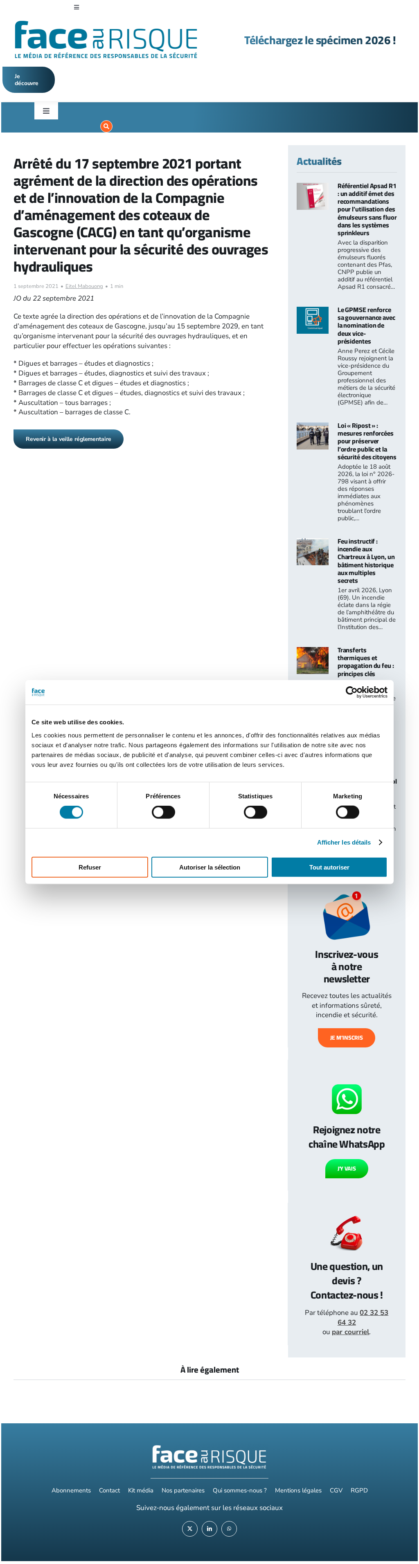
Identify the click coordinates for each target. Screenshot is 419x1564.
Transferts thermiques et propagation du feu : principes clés (366, 662)
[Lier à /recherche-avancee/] (106, 126)
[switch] (163, 812)
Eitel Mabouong (84, 286)
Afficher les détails (344, 842)
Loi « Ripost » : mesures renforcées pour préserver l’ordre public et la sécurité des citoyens (367, 441)
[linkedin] (209, 1529)
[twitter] (190, 1529)
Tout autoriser (329, 866)
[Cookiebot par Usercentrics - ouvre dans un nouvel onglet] (351, 692)
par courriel (350, 1332)
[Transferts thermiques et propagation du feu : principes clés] (313, 651)
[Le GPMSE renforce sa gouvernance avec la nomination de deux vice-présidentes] (313, 311)
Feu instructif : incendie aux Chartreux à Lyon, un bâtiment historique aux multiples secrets (366, 560)
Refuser (90, 866)
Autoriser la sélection (209, 866)
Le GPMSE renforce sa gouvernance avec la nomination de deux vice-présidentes (366, 325)
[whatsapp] (229, 1529)
